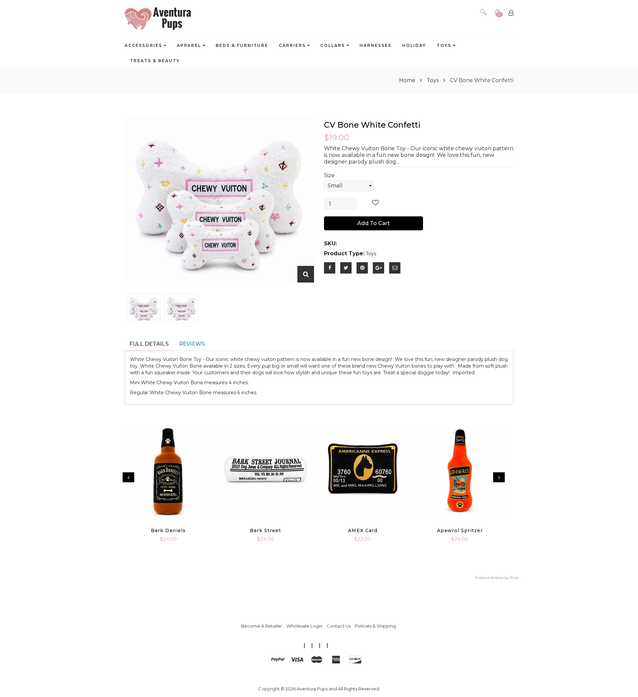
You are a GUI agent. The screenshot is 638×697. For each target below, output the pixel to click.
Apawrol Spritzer (460, 530)
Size (329, 175)
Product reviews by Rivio (496, 577)
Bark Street (265, 530)
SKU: (330, 243)
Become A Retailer (261, 626)
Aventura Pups (312, 688)
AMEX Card (362, 530)
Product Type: (344, 253)
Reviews (192, 344)
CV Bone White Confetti (372, 125)
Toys (433, 80)
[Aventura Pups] (158, 18)
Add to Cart (373, 223)
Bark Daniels (168, 530)
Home (408, 80)
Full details (149, 344)
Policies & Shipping (375, 626)
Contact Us (339, 626)
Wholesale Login (304, 626)
